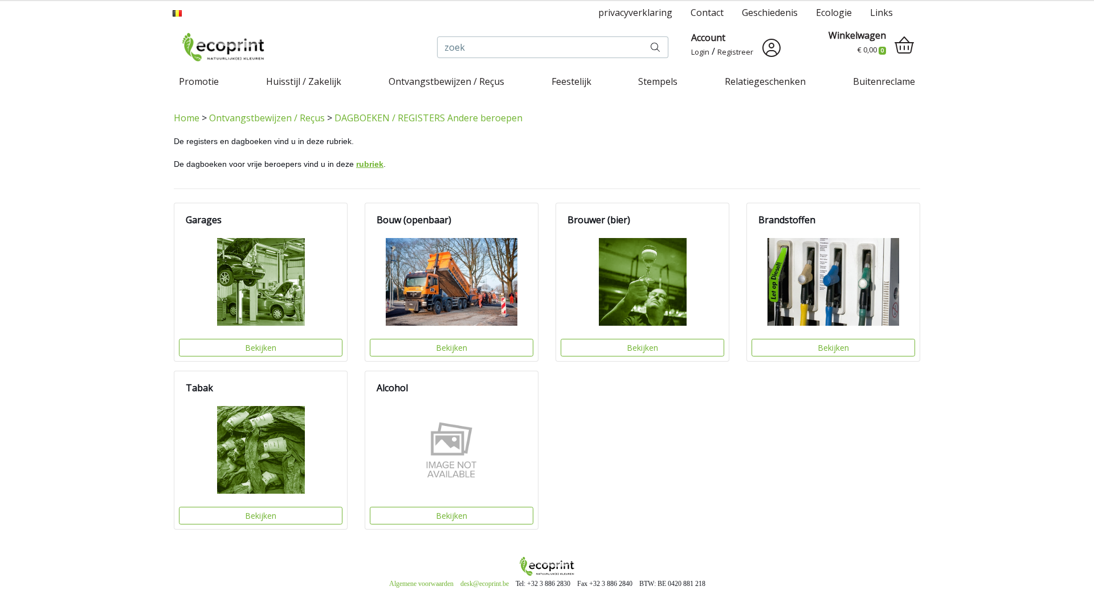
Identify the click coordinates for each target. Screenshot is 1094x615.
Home (186, 118)
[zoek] (655, 47)
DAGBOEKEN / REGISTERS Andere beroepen (428, 118)
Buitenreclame (884, 81)
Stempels (657, 81)
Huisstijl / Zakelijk (303, 81)
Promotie (199, 81)
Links (881, 12)
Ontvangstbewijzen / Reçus (446, 81)
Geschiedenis (770, 12)
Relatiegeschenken (765, 81)
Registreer (735, 52)
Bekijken (260, 347)
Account (708, 37)
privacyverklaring (635, 12)
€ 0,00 (871, 49)
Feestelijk (571, 81)
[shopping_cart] (904, 45)
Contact (707, 12)
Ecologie (834, 12)
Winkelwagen (857, 35)
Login (700, 52)
